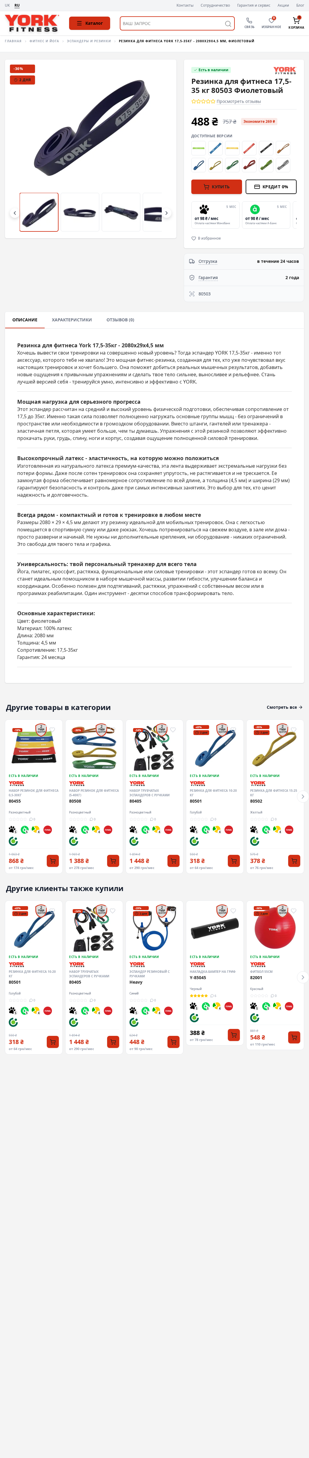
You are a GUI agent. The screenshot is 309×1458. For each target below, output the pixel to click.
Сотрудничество (215, 5)
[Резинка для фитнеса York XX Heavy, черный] (266, 148)
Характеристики (72, 320)
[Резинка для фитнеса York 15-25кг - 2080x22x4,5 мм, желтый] (215, 165)
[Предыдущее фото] (20, 149)
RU (17, 5)
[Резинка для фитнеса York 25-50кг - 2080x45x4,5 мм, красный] (249, 165)
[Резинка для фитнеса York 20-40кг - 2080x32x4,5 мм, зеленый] (232, 165)
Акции (283, 5)
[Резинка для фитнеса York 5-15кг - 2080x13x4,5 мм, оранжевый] (283, 148)
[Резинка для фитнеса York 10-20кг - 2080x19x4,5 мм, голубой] (198, 165)
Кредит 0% (275, 186)
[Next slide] (295, 215)
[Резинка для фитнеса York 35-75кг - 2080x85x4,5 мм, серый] (283, 165)
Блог (300, 5)
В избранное (209, 238)
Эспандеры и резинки (89, 41)
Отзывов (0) (120, 320)
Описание (24, 320)
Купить (221, 186)
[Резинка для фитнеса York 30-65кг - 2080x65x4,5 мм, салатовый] (266, 165)
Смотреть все (282, 707)
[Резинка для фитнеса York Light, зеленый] (198, 148)
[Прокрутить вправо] (166, 213)
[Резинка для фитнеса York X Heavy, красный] (249, 148)
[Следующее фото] (162, 149)
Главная (13, 41)
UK (7, 5)
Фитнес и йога (44, 41)
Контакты (185, 5)
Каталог (94, 23)
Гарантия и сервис (253, 5)
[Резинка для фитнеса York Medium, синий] (215, 148)
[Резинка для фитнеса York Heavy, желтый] (232, 148)
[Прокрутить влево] (15, 213)
